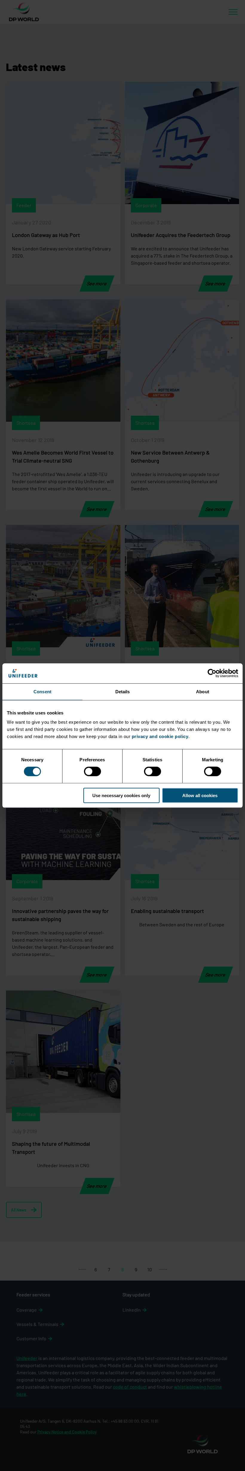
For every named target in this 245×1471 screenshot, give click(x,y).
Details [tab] (122, 691)
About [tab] (202, 691)
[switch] (92, 771)
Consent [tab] (42, 691)
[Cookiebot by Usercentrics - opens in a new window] (212, 673)
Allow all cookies (200, 795)
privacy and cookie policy (160, 736)
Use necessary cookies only (121, 795)
